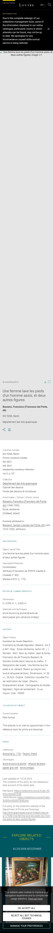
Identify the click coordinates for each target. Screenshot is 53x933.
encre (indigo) (27, 767)
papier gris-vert (10, 767)
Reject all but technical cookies (26, 917)
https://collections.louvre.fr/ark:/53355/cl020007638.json (26, 799)
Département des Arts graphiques (20, 483)
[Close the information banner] (48, 29)
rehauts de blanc (36, 763)
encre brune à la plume (14, 763)
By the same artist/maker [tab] (27, 848)
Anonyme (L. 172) (12, 753)
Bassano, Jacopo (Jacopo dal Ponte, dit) (24, 525)
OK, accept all (26, 908)
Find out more (35, 898)
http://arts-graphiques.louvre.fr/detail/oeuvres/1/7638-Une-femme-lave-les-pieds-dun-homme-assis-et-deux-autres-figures (26, 816)
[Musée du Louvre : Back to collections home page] (26, 5)
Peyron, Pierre (30, 753)
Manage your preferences (26, 925)
